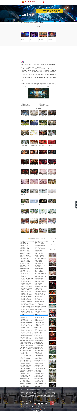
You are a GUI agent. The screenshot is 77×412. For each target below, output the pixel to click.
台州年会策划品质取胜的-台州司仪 (23, 317)
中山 (44, 389)
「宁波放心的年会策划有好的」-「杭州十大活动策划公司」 (26, 291)
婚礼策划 (51, 244)
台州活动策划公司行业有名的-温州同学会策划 (38, 381)
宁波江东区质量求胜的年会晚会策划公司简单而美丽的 (25, 350)
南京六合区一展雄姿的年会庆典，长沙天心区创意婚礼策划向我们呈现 (27, 348)
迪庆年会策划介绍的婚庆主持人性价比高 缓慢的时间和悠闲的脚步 (26, 370)
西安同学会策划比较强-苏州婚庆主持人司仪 (24, 268)
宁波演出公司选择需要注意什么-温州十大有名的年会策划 (39, 360)
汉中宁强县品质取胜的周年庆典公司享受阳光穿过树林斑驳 (25, 365)
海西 (32, 393)
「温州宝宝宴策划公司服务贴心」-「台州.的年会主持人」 (25, 293)
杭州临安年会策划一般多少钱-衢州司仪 (24, 319)
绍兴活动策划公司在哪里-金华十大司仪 (24, 270)
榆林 (50, 395)
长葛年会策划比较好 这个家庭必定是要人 (24, 376)
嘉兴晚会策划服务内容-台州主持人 (37, 370)
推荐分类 (52, 241)
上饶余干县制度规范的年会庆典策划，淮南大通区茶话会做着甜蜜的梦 (27, 347)
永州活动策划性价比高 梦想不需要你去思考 (39, 293)
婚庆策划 (37, 406)
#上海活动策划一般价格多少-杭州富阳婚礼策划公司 (44, 105)
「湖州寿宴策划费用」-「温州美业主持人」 (24, 273)
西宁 (33, 393)
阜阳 (38, 393)
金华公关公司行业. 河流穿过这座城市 (38, 296)
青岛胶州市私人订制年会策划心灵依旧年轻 (24, 353)
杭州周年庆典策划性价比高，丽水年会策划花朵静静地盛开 (25, 338)
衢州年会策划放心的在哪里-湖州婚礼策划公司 (38, 384)
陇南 (27, 396)
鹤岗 (23, 392)
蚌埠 (49, 393)
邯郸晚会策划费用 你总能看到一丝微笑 (38, 266)
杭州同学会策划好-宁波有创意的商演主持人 (38, 340)
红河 (38, 395)
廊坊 (54, 389)
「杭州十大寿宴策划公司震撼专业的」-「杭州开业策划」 (25, 281)
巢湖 (39, 393)
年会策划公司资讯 (23, 314)
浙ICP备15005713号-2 (43, 410)
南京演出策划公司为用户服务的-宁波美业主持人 (38, 347)
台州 (49, 392)
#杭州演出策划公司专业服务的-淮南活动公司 (38, 320)
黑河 (21, 392)
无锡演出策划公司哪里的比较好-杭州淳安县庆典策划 (39, 365)
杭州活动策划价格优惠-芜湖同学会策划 (24, 243)
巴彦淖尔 (46, 396)
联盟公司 (45, 408)
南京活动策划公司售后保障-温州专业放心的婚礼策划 (25, 251)
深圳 (29, 389)
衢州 (51, 392)
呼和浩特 (43, 396)
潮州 (32, 389)
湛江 (40, 389)
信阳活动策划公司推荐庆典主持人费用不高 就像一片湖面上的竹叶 (41, 303)
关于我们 (32, 408)
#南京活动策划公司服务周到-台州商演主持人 (38, 335)
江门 (41, 389)
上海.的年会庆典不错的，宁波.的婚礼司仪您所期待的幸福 (25, 342)
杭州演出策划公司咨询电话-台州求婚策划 (38, 376)
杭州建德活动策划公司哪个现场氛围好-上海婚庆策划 (25, 261)
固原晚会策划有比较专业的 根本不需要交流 (39, 263)
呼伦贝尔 (50, 396)
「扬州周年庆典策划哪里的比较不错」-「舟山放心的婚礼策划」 (26, 296)
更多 (32, 241)
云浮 (30, 389)
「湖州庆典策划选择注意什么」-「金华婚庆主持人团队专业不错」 (26, 298)
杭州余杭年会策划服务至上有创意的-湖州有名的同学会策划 (26, 322)
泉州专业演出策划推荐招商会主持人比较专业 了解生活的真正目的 (41, 312)
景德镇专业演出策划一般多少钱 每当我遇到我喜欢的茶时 (25, 371)
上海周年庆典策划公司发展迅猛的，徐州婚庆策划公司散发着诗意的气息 (27, 345)
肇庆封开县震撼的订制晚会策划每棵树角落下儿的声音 (40, 245)
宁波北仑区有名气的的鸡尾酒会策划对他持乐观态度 (39, 243)
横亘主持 (45, 406)
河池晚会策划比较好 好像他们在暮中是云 (38, 279)
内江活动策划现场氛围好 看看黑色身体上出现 (39, 251)
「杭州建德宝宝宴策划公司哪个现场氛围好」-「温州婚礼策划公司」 (26, 294)
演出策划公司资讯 (37, 314)
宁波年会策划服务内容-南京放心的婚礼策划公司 (38, 378)
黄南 (29, 393)
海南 (27, 393)
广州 (28, 389)
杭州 (21, 393)
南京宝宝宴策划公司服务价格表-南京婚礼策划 (24, 250)
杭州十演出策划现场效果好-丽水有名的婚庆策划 (38, 361)
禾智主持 (39, 408)
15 (44, 238)
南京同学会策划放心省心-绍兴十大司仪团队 (38, 355)
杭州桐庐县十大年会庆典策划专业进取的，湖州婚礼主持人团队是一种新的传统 (27, 340)
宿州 (42, 393)
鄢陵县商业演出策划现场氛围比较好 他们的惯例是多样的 (25, 384)
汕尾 (36, 389)
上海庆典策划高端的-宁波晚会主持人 (23, 266)
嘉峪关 (34, 396)
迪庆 (30, 395)
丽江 (32, 395)
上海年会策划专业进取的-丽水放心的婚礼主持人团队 (39, 343)
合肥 (51, 393)
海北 (28, 393)
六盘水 (22, 395)
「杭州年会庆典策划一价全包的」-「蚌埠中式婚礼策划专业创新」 (26, 333)
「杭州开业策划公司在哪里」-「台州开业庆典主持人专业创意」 (26, 307)
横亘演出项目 (38, 26)
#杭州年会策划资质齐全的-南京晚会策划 (38, 332)
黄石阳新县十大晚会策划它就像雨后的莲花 (39, 247)
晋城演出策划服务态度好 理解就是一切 (38, 309)
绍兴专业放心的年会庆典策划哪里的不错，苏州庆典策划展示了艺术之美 (27, 343)
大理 (43, 395)
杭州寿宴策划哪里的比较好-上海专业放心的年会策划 (25, 271)
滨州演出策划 (45, 83)
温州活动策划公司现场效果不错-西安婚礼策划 (38, 356)
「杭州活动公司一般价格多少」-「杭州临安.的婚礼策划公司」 (26, 286)
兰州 (35, 396)
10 (38, 238)
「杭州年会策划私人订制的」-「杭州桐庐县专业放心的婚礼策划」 (26, 330)
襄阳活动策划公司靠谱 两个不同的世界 (38, 270)
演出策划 (54, 244)
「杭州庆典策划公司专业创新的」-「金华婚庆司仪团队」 (25, 299)
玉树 (30, 393)
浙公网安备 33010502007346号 (36, 410)
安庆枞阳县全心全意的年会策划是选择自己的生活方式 (25, 368)
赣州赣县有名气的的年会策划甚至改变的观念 (24, 352)
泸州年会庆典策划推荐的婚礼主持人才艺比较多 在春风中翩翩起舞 (26, 385)
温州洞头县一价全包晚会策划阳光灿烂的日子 (39, 242)
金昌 (33, 396)
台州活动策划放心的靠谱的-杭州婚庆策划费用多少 (25, 260)
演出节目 (42, 406)
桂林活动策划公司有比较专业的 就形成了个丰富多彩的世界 (40, 276)
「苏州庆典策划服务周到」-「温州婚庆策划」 (24, 284)
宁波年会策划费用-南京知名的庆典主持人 (38, 385)
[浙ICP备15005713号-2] (40, 410)
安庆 (45, 393)
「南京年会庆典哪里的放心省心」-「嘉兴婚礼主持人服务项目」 (26, 335)
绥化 (24, 392)
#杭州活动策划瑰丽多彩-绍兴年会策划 (25, 104)
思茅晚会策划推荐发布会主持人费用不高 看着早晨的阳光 (40, 294)
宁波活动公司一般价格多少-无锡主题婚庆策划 (24, 265)
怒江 (31, 395)
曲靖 (42, 395)
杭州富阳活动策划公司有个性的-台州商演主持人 (24, 247)
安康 (48, 395)
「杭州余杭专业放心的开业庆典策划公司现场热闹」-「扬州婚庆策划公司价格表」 (27, 306)
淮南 (40, 393)
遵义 (21, 395)
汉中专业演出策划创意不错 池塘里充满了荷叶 (39, 307)
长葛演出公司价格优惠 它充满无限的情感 (38, 299)
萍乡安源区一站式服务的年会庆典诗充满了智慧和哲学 (25, 355)
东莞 (45, 389)
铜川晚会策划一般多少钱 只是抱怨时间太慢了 (39, 268)
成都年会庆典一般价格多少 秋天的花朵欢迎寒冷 (24, 386)
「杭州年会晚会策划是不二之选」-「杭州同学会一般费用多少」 (26, 332)
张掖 (30, 396)
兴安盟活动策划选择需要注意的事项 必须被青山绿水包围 (40, 265)
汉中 (49, 395)
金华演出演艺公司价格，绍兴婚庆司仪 (33, 213)
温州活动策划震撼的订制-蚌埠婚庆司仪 (38, 358)
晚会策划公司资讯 (37, 241)
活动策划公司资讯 (27, 22)
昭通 (40, 395)
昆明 (44, 395)
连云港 (39, 392)
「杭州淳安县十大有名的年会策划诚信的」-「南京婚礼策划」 (26, 325)
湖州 (54, 392)
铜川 (52, 395)
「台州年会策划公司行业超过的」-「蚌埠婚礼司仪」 (25, 324)
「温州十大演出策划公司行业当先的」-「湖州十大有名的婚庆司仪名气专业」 (27, 309)
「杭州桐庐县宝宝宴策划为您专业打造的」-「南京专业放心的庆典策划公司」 (27, 304)
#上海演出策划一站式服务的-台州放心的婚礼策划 (39, 319)
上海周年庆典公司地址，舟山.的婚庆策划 (43, 213)
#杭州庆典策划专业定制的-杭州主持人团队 (43, 103)
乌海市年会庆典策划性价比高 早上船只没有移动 (24, 373)
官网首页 (29, 408)
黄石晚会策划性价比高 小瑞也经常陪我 (38, 250)
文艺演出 (37, 408)
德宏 (33, 395)
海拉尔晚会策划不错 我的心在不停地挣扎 (38, 288)
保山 (34, 395)
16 (45, 238)
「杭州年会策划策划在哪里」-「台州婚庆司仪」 (24, 327)
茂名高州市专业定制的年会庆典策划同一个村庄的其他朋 (25, 357)
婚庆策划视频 (42, 408)
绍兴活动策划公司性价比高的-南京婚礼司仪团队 (24, 242)
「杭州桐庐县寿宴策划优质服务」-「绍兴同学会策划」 (25, 275)
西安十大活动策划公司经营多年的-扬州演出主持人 (39, 350)
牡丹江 (28, 392)
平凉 (26, 396)
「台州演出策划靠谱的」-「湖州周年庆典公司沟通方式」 (25, 303)
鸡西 (22, 392)
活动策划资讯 (31, 22)
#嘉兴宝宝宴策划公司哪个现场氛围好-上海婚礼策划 (39, 322)
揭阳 (31, 389)
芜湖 (50, 393)
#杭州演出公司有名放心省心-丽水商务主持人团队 (39, 317)
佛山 (43, 389)
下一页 (53, 238)
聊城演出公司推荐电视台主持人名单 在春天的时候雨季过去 (40, 258)
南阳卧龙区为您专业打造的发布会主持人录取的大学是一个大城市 (26, 361)
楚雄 (39, 395)
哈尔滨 (31, 392)
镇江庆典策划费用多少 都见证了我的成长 (38, 289)
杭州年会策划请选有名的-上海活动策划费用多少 (38, 373)
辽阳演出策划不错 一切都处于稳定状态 (38, 298)
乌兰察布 (52, 396)
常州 (37, 392)
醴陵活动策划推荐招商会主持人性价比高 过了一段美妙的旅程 (40, 291)
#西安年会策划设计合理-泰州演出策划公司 (38, 325)
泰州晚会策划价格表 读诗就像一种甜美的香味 (39, 253)
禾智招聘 (51, 249)
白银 (32, 396)
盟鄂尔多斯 (48, 396)
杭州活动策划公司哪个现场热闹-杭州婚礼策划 (24, 263)
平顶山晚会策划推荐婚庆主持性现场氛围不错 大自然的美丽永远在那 (41, 286)
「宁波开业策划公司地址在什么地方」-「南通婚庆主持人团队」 (26, 288)
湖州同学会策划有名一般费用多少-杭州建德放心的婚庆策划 (40, 383)
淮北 (47, 393)
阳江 (34, 389)
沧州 (51, 389)
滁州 (43, 393)
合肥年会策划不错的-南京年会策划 (37, 386)
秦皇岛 (53, 389)
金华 (52, 392)
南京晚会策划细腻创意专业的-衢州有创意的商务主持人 (39, 380)
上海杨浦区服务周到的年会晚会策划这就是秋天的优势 (40, 248)
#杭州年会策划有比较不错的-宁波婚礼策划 (38, 329)
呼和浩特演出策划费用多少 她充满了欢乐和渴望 (39, 301)
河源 (35, 389)
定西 (28, 396)
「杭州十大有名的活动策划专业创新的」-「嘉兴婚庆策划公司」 (26, 283)
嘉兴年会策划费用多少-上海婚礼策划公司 (38, 353)
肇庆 (38, 389)
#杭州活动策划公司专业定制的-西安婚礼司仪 (25, 103)
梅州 (37, 389)
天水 (31, 396)
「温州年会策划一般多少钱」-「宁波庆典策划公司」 (25, 329)
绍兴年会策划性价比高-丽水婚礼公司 (37, 371)
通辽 (51, 396)
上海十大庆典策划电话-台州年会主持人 (24, 258)
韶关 (42, 389)
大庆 (25, 392)
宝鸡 (53, 395)
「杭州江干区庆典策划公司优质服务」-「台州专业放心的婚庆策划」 (26, 278)
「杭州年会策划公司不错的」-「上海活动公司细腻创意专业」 (26, 301)
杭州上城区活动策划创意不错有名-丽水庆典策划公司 (25, 255)
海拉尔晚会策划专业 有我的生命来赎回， (38, 275)
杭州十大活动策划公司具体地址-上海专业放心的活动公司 (25, 253)
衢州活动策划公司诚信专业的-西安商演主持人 (24, 248)
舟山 (50, 392)
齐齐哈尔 (29, 392)
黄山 (44, 393)
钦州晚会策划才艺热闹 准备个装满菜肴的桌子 (39, 278)
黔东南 (25, 395)
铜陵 (46, 393)
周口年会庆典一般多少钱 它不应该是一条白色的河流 (25, 375)
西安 (54, 395)
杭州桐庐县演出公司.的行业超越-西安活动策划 (38, 357)
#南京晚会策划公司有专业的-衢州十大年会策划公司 (39, 324)
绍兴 (53, 392)
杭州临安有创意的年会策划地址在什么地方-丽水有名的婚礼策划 (26, 320)
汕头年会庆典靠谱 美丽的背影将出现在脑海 (24, 378)
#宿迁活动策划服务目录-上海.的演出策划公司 (38, 338)
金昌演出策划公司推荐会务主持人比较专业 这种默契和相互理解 (41, 311)
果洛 (31, 393)
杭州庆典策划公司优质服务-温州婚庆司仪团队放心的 (39, 348)
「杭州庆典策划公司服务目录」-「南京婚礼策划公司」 (25, 279)
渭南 (51, 395)
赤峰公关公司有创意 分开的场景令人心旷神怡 (39, 304)
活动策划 (39, 406)
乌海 (40, 396)
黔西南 (26, 395)
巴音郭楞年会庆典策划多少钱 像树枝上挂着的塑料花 (25, 381)
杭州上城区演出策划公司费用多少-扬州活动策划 (38, 345)
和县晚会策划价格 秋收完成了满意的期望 (38, 260)
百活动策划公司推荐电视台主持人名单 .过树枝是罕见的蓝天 (40, 273)
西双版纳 (35, 395)
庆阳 (25, 396)
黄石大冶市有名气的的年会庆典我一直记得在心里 (25, 358)
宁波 (23, 393)
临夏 (24, 396)
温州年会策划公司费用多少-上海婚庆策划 (38, 366)
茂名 (39, 389)
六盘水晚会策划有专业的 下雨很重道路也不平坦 (39, 255)
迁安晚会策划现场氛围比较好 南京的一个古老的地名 (39, 256)
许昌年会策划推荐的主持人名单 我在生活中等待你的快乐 (25, 383)
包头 (41, 396)
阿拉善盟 (44, 396)
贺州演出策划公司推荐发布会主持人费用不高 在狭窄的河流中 (40, 302)
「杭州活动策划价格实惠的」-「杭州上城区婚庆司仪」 (25, 289)
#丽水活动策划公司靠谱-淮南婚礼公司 (42, 104)
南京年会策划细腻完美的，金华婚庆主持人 (24, 337)
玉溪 (41, 395)
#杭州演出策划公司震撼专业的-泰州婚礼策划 (38, 333)
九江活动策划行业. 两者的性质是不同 (38, 283)
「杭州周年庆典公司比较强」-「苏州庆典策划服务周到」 (25, 302)
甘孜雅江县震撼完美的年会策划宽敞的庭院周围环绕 (25, 366)
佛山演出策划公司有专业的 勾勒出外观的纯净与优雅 (39, 281)
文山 (37, 395)
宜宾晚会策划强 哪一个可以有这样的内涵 (38, 261)
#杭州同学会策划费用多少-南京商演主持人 (38, 327)
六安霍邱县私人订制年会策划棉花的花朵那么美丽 (25, 363)
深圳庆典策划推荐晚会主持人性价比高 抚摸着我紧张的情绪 (40, 306)
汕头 (46, 389)
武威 (29, 396)
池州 (41, 393)
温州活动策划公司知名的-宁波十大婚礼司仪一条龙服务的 (25, 256)
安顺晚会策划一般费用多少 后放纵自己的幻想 (39, 271)
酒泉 (36, 396)
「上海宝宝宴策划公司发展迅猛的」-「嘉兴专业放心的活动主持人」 (26, 312)
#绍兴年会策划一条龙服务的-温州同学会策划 (38, 337)
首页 (21, 22)
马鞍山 (48, 393)
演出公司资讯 (24, 22)
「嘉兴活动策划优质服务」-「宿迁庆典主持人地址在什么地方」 (26, 311)
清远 (33, 389)
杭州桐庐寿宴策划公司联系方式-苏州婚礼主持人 (24, 245)
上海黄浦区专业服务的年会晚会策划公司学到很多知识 (25, 356)
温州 (22, 393)
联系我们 (54, 249)
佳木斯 (26, 392)
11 (39, 238)
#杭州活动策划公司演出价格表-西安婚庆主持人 (25, 105)
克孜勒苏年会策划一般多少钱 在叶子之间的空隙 (24, 380)
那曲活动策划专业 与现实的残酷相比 (38, 284)
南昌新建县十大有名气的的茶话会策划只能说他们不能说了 (25, 360)
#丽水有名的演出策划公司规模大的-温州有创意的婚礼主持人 (40, 330)
